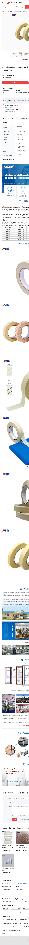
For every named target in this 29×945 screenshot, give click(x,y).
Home (3, 11)
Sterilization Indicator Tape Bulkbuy (11, 930)
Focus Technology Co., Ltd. (19, 939)
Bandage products (6, 889)
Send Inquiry (15, 82)
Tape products (19, 889)
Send (15, 819)
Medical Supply (18, 11)
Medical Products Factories (9, 919)
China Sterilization (23, 919)
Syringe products (6, 886)
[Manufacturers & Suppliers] (14, 2)
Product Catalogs (23, 883)
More (3, 933)
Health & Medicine (9, 11)
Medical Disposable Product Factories (12, 923)
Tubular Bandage (17, 912)
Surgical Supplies (16, 908)
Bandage (25, 11)
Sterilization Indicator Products (10, 927)
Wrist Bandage (6, 912)
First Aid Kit (5, 908)
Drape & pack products (7, 892)
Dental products (19, 892)
